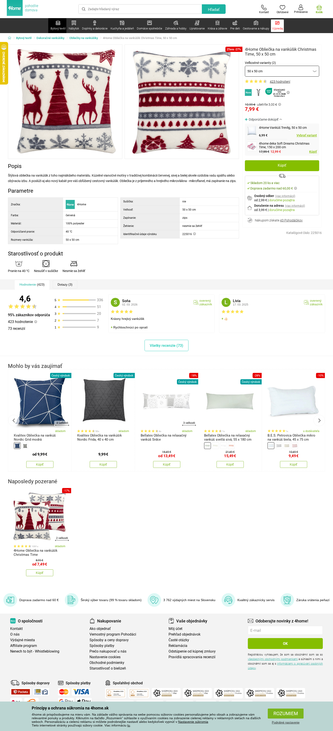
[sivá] (25, 445)
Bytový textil (23, 38)
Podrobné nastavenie (285, 722)
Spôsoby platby (101, 645)
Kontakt (16, 628)
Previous (13, 420)
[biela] (223, 445)
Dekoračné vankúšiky (50, 38)
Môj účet (175, 628)
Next (319, 420)
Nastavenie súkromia (193, 722)
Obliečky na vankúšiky (83, 38)
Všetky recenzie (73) (166, 345)
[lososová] (231, 445)
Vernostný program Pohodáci (112, 634)
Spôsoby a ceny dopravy (109, 640)
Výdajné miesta (22, 640)
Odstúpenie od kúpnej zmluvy (192, 651)
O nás (14, 634)
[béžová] (215, 445)
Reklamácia (178, 645)
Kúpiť (313, 151)
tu (128, 725)
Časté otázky (179, 640)
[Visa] (81, 692)
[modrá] (17, 445)
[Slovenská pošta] (41, 692)
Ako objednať (100, 628)
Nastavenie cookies (105, 657)
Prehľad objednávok (184, 634)
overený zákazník (205, 302)
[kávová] (287, 445)
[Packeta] (20, 692)
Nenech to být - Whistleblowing (34, 651)
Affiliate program (23, 645)
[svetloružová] (295, 445)
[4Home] (11, 38)
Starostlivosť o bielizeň (107, 668)
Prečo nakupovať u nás (107, 651)
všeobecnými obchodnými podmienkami (273, 659)
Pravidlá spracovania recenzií (192, 657)
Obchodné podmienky (106, 662)
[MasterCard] (64, 692)
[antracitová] (279, 445)
